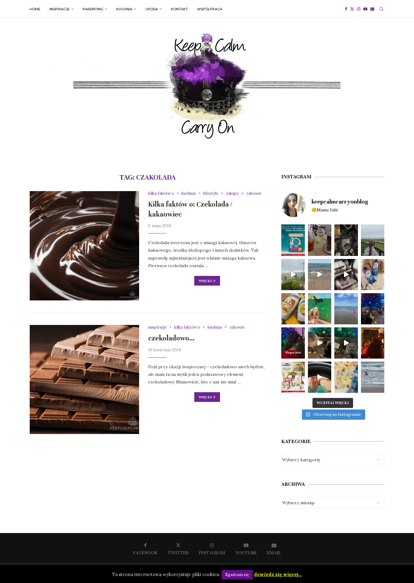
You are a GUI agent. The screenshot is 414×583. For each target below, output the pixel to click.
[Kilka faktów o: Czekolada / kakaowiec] (84, 245)
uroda (151, 9)
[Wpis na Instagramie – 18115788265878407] (320, 274)
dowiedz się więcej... (278, 574)
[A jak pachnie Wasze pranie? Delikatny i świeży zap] (346, 377)
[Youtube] (365, 9)
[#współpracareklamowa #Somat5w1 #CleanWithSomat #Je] (346, 274)
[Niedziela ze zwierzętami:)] (320, 308)
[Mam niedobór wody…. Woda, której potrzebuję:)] (346, 308)
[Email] (372, 9)
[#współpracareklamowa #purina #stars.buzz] (293, 240)
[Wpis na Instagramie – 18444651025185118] (346, 240)
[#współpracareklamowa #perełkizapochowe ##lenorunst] (320, 377)
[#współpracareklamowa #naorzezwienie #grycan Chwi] (320, 240)
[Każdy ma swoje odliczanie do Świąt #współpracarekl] (346, 343)
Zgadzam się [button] (237, 574)
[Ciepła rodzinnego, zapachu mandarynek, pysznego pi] (293, 343)
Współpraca (209, 9)
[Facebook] (346, 9)
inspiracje (59, 9)
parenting (93, 9)
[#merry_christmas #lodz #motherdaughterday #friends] (373, 343)
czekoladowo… (171, 338)
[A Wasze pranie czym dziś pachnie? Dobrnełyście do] (373, 274)
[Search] (381, 9)
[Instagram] (358, 9)
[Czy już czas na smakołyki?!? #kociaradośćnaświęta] (373, 308)
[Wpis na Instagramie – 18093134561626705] (293, 274)
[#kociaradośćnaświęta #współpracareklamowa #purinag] (320, 343)
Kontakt (179, 9)
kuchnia (124, 9)
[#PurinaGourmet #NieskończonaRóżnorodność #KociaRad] (293, 377)
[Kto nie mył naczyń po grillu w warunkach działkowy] (293, 308)
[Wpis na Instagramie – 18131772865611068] (373, 240)
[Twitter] (352, 9)
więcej (205, 281)
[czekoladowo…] (84, 379)
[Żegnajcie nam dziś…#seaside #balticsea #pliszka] (373, 377)
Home (35, 9)
